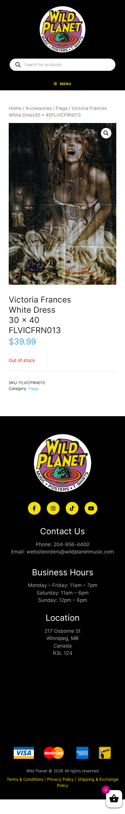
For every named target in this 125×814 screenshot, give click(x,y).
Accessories (39, 108)
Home (15, 108)
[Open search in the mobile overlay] (62, 65)
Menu (66, 84)
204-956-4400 (71, 544)
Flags (61, 108)
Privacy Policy (60, 779)
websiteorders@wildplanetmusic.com (70, 552)
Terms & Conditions (25, 779)
